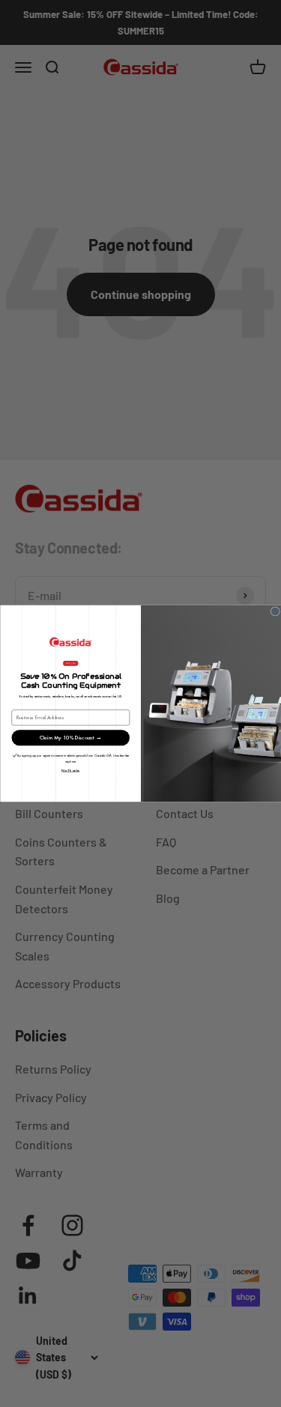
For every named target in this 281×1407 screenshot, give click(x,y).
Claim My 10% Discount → (70, 738)
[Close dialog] (275, 612)
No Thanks (70, 770)
